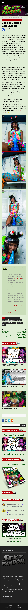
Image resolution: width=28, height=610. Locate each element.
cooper (4, 322)
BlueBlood (7, 39)
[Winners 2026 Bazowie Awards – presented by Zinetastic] (14, 355)
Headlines (11, 20)
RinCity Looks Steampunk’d (6, 334)
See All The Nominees (14, 454)
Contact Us (12, 607)
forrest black (12, 322)
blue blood (12, 320)
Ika (13, 303)
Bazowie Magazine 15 (9, 408)
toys (3, 324)
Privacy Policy (19, 607)
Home (3, 17)
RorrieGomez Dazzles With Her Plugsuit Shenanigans (21, 335)
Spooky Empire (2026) (15, 511)
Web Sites (18, 20)
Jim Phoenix (10, 29)
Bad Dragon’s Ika (18, 278)
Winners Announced (13, 435)
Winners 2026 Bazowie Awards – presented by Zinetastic (13, 365)
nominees (15, 541)
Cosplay (7, 17)
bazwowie (5, 320)
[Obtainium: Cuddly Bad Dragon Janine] (14, 377)
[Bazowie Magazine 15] (14, 399)
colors (19, 320)
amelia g (8, 318)
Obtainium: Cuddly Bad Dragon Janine (12, 387)
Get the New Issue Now (14, 464)
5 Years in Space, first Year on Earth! (14, 452)
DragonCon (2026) (15, 504)
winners (17, 538)
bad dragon (16, 318)
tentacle (20, 322)
